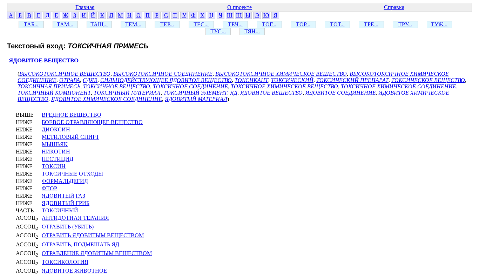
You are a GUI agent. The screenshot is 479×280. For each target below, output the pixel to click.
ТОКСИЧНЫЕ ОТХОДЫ (72, 174)
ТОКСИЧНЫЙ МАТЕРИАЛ (127, 93)
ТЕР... (167, 24)
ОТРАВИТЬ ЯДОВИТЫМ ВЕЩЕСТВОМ (93, 235)
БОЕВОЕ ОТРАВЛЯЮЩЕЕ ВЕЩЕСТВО (92, 122)
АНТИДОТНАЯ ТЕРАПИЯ (75, 218)
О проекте (239, 7)
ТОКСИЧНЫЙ (60, 210)
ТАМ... (65, 24)
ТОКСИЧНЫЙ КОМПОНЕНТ (54, 93)
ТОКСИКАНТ (251, 80)
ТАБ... (31, 24)
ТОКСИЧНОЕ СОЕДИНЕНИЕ (190, 86)
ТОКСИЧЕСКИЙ (292, 80)
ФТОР (49, 188)
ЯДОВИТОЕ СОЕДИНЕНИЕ (340, 93)
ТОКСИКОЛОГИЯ (65, 262)
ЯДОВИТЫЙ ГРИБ (65, 203)
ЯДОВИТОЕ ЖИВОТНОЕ (74, 271)
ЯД (233, 93)
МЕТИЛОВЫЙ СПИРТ (70, 137)
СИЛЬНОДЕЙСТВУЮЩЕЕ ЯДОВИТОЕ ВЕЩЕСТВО (166, 80)
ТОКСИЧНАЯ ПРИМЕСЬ (49, 86)
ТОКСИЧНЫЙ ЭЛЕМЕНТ (195, 93)
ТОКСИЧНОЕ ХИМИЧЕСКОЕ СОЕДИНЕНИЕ (398, 86)
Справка (394, 7)
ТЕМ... (133, 24)
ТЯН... (252, 31)
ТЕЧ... (235, 24)
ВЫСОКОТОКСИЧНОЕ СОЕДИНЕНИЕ (162, 74)
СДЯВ (90, 80)
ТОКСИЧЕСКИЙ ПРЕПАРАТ (352, 80)
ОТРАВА (69, 80)
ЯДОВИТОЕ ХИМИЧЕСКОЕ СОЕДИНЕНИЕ (106, 99)
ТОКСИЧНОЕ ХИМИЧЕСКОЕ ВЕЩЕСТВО (284, 86)
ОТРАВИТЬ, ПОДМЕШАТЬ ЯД (80, 244)
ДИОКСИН (56, 129)
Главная (84, 7)
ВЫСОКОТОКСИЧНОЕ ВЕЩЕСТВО (64, 74)
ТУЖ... (439, 24)
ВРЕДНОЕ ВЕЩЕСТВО (71, 115)
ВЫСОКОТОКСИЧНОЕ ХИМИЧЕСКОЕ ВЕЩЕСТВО (281, 74)
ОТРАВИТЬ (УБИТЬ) (68, 227)
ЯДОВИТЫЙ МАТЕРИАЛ (196, 99)
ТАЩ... (99, 24)
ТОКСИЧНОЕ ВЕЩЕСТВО (116, 86)
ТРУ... (405, 24)
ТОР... (303, 24)
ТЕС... (201, 24)
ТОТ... (337, 24)
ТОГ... (269, 24)
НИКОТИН (56, 152)
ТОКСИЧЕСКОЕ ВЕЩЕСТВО (428, 80)
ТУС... (218, 31)
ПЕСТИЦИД (57, 159)
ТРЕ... (371, 24)
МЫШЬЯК (55, 144)
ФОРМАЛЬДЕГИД (65, 181)
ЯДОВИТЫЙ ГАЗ (63, 196)
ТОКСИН (54, 166)
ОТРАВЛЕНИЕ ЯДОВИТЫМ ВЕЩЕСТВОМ (97, 253)
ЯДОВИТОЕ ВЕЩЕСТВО (44, 60)
